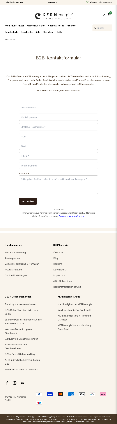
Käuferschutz (54, 2)
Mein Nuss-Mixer (14, 25)
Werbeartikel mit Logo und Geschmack (19, 331)
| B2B (59, 31)
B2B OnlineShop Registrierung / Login (21, 311)
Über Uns (58, 252)
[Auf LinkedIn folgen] (22, 383)
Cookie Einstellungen (16, 275)
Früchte (71, 25)
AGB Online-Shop (62, 280)
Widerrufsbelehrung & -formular (22, 263)
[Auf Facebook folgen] (7, 383)
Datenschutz (60, 269)
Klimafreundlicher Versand (101, 2)
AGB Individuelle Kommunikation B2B (22, 361)
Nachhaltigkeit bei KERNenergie (75, 304)
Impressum (59, 275)
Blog (55, 258)
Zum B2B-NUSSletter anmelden (21, 369)
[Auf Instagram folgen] (15, 383)
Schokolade (11, 31)
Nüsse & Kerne (56, 25)
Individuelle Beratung (14, 2)
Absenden (28, 201)
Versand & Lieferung (15, 252)
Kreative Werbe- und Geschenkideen (16, 346)
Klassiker (48, 31)
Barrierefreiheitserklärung (67, 286)
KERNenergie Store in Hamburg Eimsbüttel (74, 327)
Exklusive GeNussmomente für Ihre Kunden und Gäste (23, 321)
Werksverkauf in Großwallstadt (74, 309)
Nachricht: (24, 173)
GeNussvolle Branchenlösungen (21, 338)
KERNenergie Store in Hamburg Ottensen (74, 317)
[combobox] (102, 27)
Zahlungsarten (12, 258)
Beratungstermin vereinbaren (20, 304)
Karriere (57, 263)
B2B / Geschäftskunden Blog (20, 354)
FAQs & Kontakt (13, 269)
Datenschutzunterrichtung (71, 216)
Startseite (10, 39)
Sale (37, 31)
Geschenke (27, 31)
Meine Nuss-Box (36, 25)
